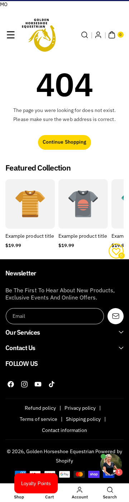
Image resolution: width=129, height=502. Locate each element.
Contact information (64, 430)
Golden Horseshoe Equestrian (60, 451)
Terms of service (38, 419)
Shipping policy (83, 419)
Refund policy (40, 408)
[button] (10, 34)
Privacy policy (80, 408)
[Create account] (98, 34)
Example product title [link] (29, 236)
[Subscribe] (116, 316)
